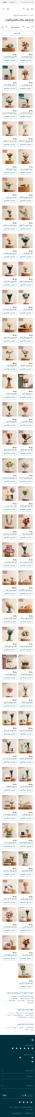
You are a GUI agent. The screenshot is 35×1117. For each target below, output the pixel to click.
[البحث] (28, 9)
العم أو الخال (30, 1027)
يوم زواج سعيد (29, 1013)
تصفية (15, 33)
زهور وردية (14, 998)
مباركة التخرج (29, 1015)
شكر (11, 1013)
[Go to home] (17, 9)
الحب (8, 1015)
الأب (8, 1027)
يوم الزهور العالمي (18, 1015)
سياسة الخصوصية (17, 1113)
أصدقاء (21, 1027)
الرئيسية (32, 15)
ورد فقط (14, 996)
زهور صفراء (30, 1002)
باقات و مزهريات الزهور (27, 998)
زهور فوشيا (11, 1000)
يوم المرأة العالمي (21, 1017)
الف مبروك (19, 1013)
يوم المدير (31, 1017)
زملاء (32, 1029)
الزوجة (14, 1027)
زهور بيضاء (30, 1000)
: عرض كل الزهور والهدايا (26, 996)
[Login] (7, 9)
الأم (27, 1029)
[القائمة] (32, 9)
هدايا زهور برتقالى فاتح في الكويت (20, 15)
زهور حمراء (21, 1000)
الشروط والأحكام (29, 1113)
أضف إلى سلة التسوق (25, 60)
